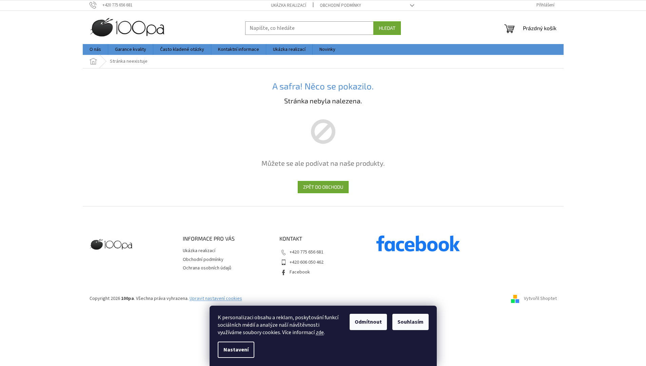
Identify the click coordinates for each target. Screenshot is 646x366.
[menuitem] (95, 49)
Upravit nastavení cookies (216, 298)
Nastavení (236, 349)
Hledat (387, 28)
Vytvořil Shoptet (540, 298)
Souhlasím (410, 322)
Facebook (300, 272)
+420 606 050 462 (307, 262)
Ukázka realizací (288, 5)
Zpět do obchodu (323, 187)
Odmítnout (368, 322)
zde (320, 332)
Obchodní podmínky (340, 5)
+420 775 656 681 (307, 252)
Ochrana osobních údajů (207, 268)
